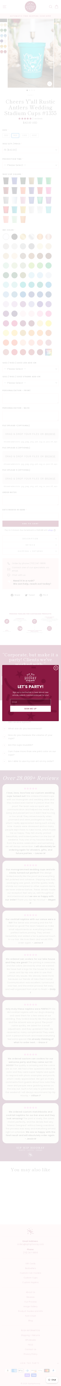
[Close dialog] (56, 668)
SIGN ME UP (30, 708)
